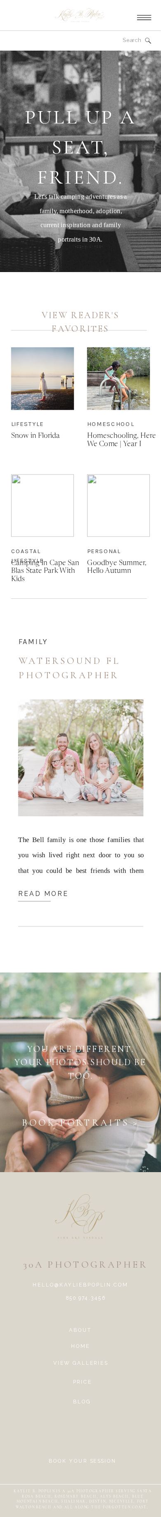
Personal (104, 550)
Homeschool (110, 423)
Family (33, 641)
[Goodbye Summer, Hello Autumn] (118, 505)
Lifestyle (27, 423)
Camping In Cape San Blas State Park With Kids (45, 570)
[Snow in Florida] (42, 378)
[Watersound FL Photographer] (80, 757)
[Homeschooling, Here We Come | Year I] (118, 378)
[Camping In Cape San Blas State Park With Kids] (42, 505)
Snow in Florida (35, 436)
